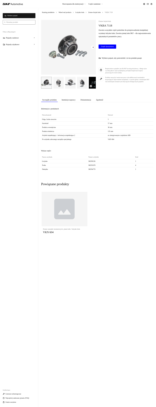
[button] (64, 215)
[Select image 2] (58, 83)
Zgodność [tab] (99, 100)
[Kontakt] (148, 4)
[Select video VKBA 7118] (95, 83)
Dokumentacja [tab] (86, 100)
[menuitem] (74, 4)
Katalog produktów (48, 12)
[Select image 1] (46, 83)
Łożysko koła (79, 12)
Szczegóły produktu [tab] (49, 100)
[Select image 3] (70, 83)
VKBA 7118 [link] (109, 12)
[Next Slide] (92, 47)
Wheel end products (65, 12)
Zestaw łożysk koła (94, 12)
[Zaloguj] (151, 4)
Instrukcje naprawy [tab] (68, 100)
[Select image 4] (82, 83)
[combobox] (19, 22)
